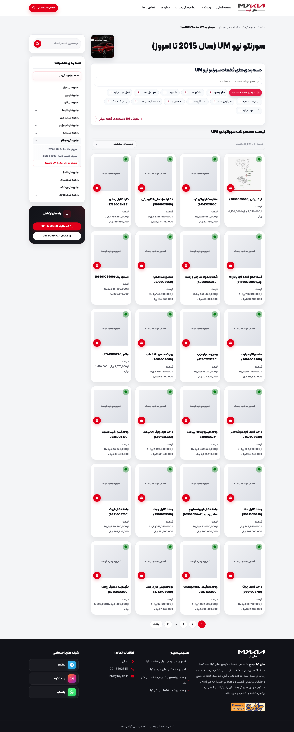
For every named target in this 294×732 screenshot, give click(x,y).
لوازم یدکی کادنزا (71, 172)
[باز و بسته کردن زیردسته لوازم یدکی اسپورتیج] (36, 125)
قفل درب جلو (120, 92)
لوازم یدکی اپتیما (70, 110)
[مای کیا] (251, 7)
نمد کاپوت (198, 101)
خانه (262, 27)
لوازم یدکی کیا (187, 7)
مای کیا (260, 664)
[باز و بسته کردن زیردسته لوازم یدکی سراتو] (36, 133)
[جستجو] (37, 44)
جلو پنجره (217, 92)
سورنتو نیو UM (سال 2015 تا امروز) (61, 163)
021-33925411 (119, 669)
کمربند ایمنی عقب (147, 101)
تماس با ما (148, 7)
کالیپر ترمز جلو (249, 110)
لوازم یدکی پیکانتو (69, 187)
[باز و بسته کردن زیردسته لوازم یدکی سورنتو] (36, 140)
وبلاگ (207, 7)
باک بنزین (175, 101)
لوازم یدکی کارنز (71, 103)
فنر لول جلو (223, 101)
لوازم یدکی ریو (72, 95)
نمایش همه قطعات (244, 92)
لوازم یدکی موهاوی (69, 195)
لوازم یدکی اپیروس (69, 118)
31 (168, 624)
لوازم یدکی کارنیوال (69, 180)
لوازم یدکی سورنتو (228, 27)
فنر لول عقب (147, 92)
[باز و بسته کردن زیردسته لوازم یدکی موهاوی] (36, 195)
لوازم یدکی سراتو (71, 133)
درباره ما (165, 7)
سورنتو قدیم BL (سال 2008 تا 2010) (59, 156)
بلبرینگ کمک (117, 101)
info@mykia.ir (118, 676)
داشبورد (170, 92)
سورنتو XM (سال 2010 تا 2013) (62, 149)
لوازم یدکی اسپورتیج (69, 125)
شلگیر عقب (193, 92)
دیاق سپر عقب (249, 101)
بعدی (156, 624)
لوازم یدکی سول (71, 88)
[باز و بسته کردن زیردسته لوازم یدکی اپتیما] (36, 110)
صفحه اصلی (223, 7)
